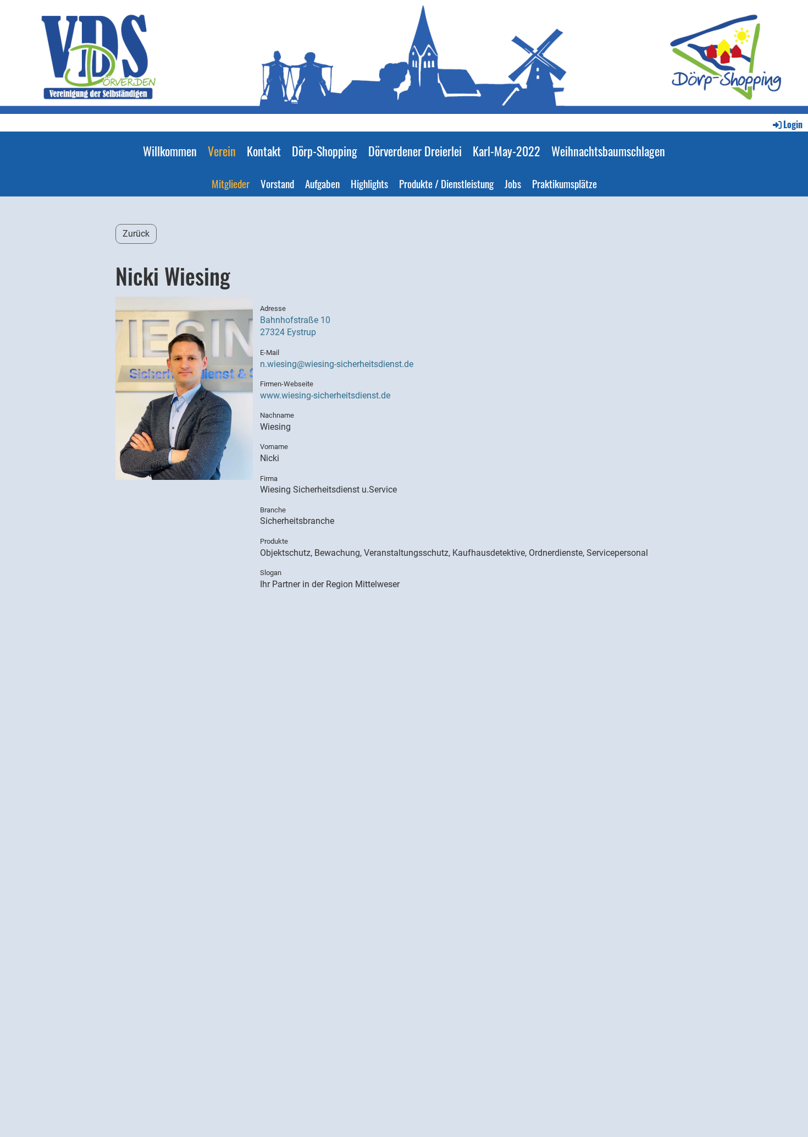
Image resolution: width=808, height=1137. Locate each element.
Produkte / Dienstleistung (446, 183)
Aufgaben (322, 183)
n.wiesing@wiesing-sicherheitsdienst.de (336, 364)
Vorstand (277, 183)
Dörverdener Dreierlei (415, 151)
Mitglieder (231, 183)
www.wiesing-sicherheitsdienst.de (325, 395)
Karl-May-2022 (506, 151)
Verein (222, 151)
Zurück (136, 233)
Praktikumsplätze (564, 183)
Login (793, 124)
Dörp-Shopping (324, 151)
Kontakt (264, 151)
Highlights (369, 183)
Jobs (513, 183)
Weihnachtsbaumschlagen (608, 151)
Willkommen (170, 151)
